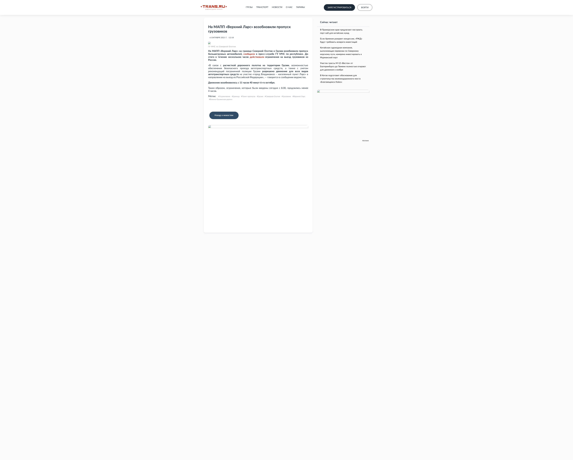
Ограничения (224, 96)
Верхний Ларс (299, 96)
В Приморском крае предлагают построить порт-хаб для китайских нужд (341, 31)
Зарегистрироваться (339, 8)
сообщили (249, 54)
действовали (257, 57)
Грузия (260, 96)
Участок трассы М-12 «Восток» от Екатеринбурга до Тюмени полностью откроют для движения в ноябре (343, 66)
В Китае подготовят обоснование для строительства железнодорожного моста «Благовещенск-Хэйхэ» (340, 78)
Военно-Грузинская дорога (221, 99)
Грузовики (287, 96)
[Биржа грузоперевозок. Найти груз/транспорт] (214, 7)
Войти (365, 8)
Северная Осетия (273, 96)
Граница (236, 96)
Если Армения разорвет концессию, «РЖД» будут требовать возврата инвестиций (341, 40)
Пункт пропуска (248, 96)
